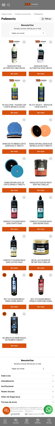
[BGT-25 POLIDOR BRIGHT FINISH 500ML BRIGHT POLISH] (14, 291)
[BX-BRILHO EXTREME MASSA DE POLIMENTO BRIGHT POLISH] (14, 330)
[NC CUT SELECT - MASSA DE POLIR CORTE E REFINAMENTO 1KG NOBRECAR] (41, 97)
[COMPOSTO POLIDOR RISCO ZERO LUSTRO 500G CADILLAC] (14, 252)
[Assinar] (43, 33)
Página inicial (6, 14)
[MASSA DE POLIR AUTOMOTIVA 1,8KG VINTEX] (14, 58)
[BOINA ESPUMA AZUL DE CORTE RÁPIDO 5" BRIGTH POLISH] (14, 174)
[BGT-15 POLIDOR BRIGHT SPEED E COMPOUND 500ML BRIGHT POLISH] (41, 291)
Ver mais (14, 74)
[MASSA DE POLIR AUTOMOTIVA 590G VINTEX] (41, 58)
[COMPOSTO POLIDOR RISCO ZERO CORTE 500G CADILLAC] (14, 213)
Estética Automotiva (23, 14)
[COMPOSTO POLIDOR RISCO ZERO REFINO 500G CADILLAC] (41, 213)
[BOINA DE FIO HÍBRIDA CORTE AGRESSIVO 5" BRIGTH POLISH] (14, 136)
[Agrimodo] (31, 5)
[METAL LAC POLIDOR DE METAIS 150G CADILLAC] (41, 252)
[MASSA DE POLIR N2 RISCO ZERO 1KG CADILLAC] (41, 174)
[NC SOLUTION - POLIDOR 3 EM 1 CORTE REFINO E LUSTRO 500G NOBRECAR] (14, 97)
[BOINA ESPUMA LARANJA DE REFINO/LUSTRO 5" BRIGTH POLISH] (41, 136)
